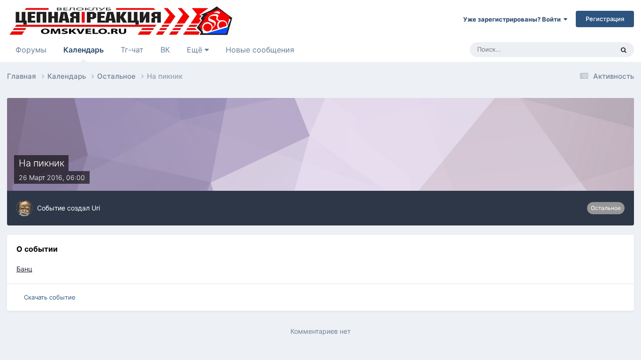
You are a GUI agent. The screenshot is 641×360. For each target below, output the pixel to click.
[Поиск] (623, 49)
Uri (96, 208)
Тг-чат (132, 49)
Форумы (30, 49)
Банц (24, 269)
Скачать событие (50, 297)
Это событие (583, 49)
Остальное (606, 207)
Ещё (196, 49)
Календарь (83, 49)
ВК (165, 49)
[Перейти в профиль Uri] (24, 208)
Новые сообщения (260, 49)
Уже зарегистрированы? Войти (513, 19)
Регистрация (605, 18)
